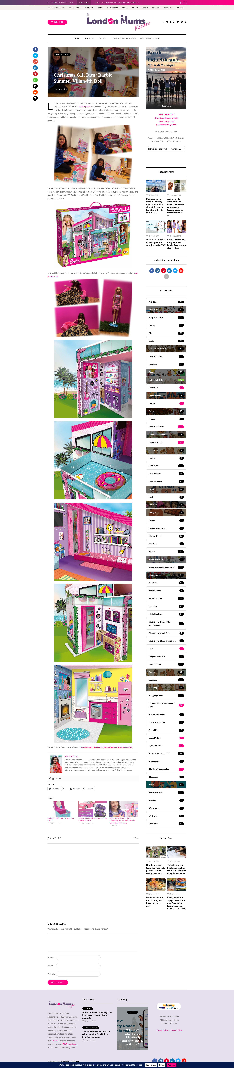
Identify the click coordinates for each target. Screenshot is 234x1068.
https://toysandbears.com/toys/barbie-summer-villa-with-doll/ (106, 747)
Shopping (180, 7)
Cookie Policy (162, 1030)
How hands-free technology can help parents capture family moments (155, 869)
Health (145, 7)
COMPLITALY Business (68, 1061)
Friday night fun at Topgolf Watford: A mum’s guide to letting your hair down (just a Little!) (176, 903)
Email (50, 966)
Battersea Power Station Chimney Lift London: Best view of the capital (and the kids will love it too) (154, 206)
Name (50, 957)
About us (88, 38)
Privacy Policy (176, 1030)
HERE (54, 1041)
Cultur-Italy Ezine (150, 38)
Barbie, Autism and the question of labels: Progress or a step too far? (176, 243)
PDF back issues (70, 1044)
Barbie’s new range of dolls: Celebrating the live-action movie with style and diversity (122, 820)
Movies (135, 7)
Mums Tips (168, 7)
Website (51, 974)
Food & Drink (112, 7)
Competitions (74, 7)
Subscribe (58, 22)
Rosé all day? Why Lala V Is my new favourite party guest (155, 901)
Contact (102, 38)
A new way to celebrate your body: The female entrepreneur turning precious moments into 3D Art (175, 207)
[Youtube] (60, 778)
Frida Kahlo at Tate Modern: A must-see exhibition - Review (114, 2)
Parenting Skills (90, 1027)
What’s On (89, 7)
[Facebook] (50, 778)
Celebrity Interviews (56, 7)
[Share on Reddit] (35, 92)
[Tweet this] (35, 55)
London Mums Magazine (123, 38)
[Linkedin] (53, 778)
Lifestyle (156, 7)
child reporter (84, 107)
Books (124, 7)
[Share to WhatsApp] (35, 80)
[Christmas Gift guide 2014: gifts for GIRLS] (62, 809)
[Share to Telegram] (35, 86)
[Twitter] (57, 778)
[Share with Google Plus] (35, 61)
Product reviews (62, 54)
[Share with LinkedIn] (35, 67)
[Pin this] (35, 73)
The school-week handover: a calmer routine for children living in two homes (176, 869)
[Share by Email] (35, 98)
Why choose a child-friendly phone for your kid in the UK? (155, 242)
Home (76, 38)
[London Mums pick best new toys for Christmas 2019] (92, 809)
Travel (100, 7)
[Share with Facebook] (35, 49)
